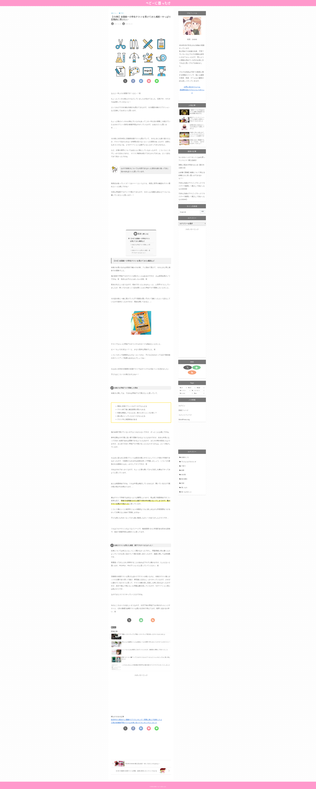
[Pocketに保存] (149, 81)
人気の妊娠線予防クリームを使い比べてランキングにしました (134, 722)
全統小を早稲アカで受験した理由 (141, 246)
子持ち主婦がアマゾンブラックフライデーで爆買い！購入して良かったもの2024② (192, 186)
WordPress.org (184, 419)
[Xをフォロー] (129, 620)
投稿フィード (183, 410)
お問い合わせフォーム (192, 87)
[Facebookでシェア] (133, 81)
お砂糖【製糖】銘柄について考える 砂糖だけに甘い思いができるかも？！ (192, 175)
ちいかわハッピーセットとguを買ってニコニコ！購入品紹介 (192, 158)
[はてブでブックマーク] (141, 81)
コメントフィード (185, 415)
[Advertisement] (141, 30)
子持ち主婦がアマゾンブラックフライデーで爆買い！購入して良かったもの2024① (192, 196)
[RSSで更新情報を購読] (153, 620)
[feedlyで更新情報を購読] (141, 620)
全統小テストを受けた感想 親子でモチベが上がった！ (141, 251)
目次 (140, 234)
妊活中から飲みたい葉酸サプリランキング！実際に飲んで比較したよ (136, 719)
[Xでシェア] (125, 81)
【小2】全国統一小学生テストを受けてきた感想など (140, 240)
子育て (114, 627)
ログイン (182, 406)
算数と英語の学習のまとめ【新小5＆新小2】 (191, 166)
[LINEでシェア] (157, 81)
